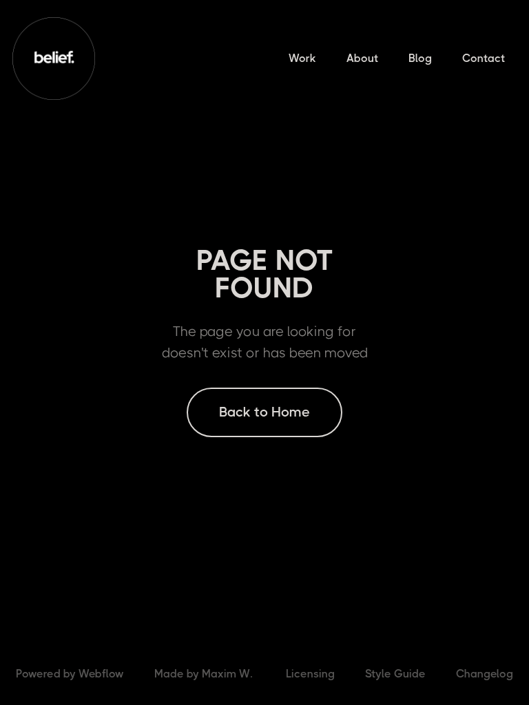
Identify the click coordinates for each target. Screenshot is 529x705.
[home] (53, 58)
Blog (420, 58)
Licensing (310, 673)
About (362, 58)
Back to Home (264, 412)
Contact (483, 58)
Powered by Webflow (70, 673)
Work (302, 58)
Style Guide (395, 673)
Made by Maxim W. (203, 673)
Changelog (484, 673)
